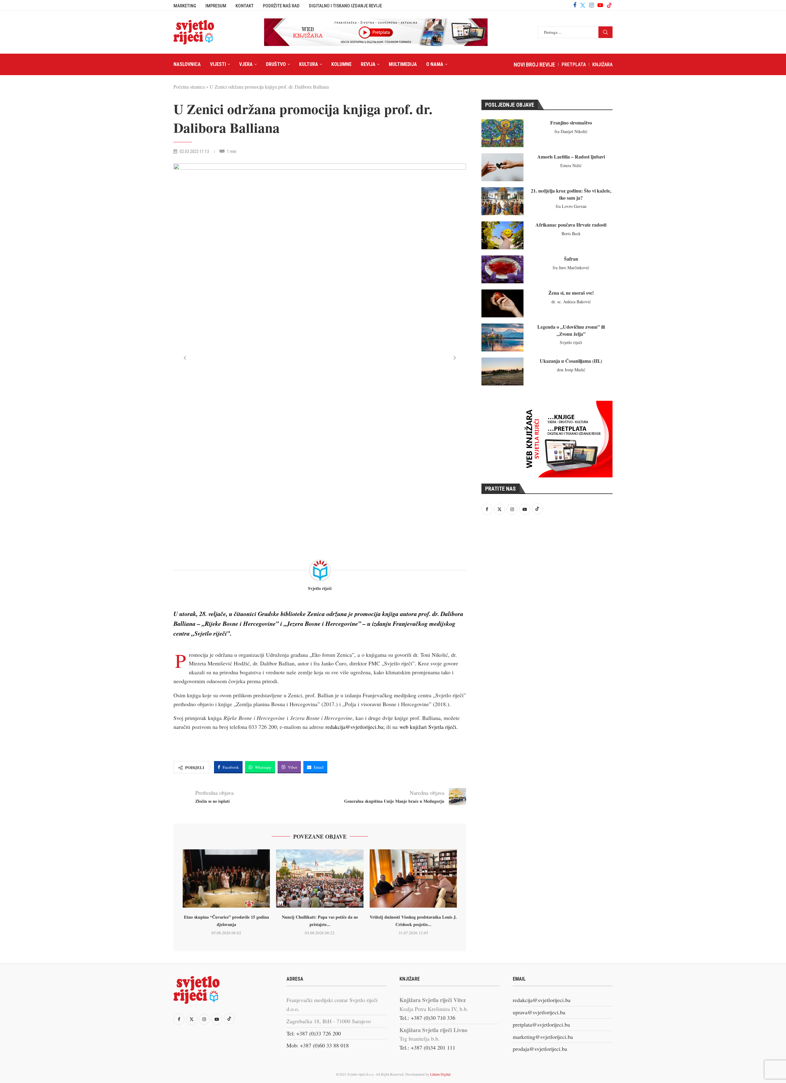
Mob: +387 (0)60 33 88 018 (317, 1045)
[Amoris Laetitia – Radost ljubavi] (502, 167)
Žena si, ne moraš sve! (571, 292)
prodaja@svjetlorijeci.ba (540, 1048)
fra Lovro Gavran (571, 206)
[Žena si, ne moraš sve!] (502, 303)
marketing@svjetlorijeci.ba (543, 1036)
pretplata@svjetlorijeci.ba (541, 1024)
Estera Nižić (571, 165)
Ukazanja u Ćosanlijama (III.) (571, 360)
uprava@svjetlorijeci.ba (539, 1012)
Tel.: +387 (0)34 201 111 (427, 1047)
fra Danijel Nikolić (570, 131)
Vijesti (218, 64)
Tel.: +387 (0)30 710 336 (427, 1017)
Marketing (184, 6)
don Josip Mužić (571, 370)
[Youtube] (600, 5)
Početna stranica (189, 86)
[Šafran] (502, 269)
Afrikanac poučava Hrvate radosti (570, 224)
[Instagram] (591, 5)
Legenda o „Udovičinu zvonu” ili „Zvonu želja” (571, 330)
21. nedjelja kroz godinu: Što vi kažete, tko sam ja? (571, 194)
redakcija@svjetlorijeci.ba (541, 1000)
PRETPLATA (574, 64)
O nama (434, 64)
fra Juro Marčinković (571, 267)
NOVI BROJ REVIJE (534, 64)
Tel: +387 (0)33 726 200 (313, 1033)
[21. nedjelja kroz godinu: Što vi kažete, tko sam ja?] (502, 201)
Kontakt (244, 6)
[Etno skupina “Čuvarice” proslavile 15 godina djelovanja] (226, 878)
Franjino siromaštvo (571, 122)
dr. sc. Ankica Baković (571, 301)
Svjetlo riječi (320, 588)
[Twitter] (583, 5)
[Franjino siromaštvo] (502, 133)
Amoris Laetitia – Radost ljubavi (571, 156)
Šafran (571, 258)
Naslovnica (187, 64)
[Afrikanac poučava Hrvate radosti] (502, 235)
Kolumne (341, 64)
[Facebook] (575, 5)
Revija (368, 64)
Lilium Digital (440, 1074)
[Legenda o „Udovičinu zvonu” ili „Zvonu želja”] (502, 337)
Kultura (308, 64)
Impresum (215, 6)
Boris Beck (571, 233)
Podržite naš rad (281, 6)
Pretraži (605, 32)
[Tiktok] (609, 5)
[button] (185, 358)
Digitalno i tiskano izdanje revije (345, 6)
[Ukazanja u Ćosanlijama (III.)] (502, 371)
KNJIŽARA (602, 64)
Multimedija (403, 64)
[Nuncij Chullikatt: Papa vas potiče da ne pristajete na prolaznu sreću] (319, 878)
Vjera (246, 64)
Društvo (276, 64)
